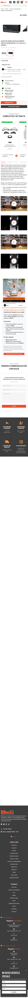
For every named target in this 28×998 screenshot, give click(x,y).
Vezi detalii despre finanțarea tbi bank (14, 353)
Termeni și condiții (14, 858)
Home (2, 9)
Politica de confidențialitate (14, 861)
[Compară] (24, 102)
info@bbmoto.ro (14, 939)
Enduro (14, 906)
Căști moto (14, 887)
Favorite (14, 850)
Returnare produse (14, 856)
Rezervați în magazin (14, 106)
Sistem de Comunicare (6, 10)
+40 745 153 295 (7, 829)
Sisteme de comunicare (14, 890)
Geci (14, 892)
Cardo (6, 9)
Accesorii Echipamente (15, 9)
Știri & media (14, 875)
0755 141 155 (14, 963)
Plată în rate (14, 867)
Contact (14, 872)
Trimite (14, 406)
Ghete (14, 900)
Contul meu (14, 845)
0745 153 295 (14, 935)
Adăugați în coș (9, 102)
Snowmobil (14, 909)
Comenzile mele (14, 853)
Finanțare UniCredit (14, 877)
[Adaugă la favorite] (19, 102)
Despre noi (14, 869)
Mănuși (14, 895)
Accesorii (14, 911)
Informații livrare (14, 864)
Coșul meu (14, 848)
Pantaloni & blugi (14, 898)
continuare (13, 992)
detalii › (24, 69)
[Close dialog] (26, 970)
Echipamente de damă (14, 903)
